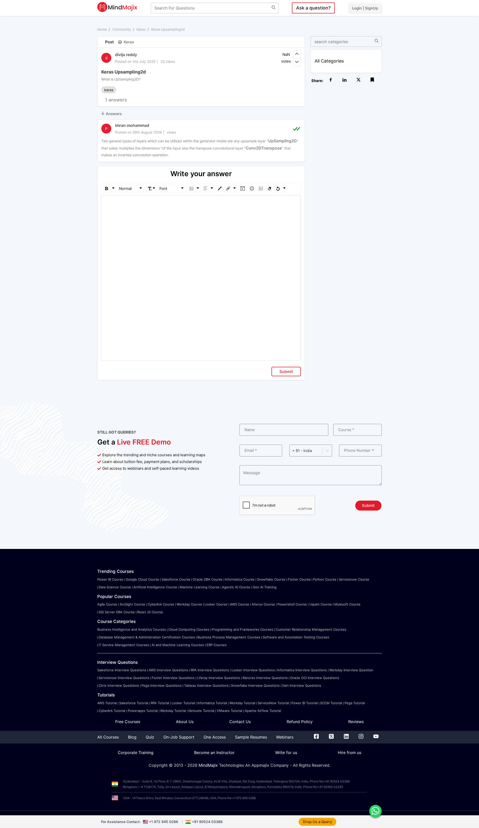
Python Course (324, 579)
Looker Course (216, 604)
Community (122, 29)
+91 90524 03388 (207, 822)
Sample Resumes (251, 737)
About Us (185, 721)
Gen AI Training (264, 587)
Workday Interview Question (351, 670)
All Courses (108, 737)
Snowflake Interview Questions (255, 685)
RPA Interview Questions (210, 670)
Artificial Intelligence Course (155, 587)
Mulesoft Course (347, 604)
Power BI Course (110, 579)
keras (108, 90)
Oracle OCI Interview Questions (314, 678)
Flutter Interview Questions (173, 678)
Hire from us (349, 752)
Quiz (150, 737)
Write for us (286, 752)
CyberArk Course (161, 604)
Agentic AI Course (236, 587)
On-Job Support (178, 737)
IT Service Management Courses (124, 645)
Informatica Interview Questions (302, 670)
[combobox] (292, 450)
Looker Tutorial (183, 703)
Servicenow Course (354, 579)
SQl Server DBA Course (117, 612)
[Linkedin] (346, 737)
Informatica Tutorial (212, 703)
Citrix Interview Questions (119, 685)
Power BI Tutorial (304, 703)
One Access (215, 737)
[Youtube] (376, 737)
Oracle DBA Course (208, 579)
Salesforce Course (176, 579)
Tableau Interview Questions (206, 685)
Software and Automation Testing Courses (296, 637)
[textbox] (201, 202)
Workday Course (189, 604)
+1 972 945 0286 (163, 822)
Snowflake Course (271, 579)
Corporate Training (135, 752)
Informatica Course (239, 579)
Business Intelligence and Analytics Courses (131, 629)
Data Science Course (115, 587)
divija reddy (126, 54)
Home (102, 29)
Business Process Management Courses (228, 637)
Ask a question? (313, 7)
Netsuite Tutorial (201, 711)
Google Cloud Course (142, 579)
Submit (286, 371)
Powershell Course (292, 604)
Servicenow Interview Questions (124, 678)
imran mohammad (132, 125)
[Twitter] (331, 737)
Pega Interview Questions (161, 685)
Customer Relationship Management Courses (311, 629)
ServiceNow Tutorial (273, 703)
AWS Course (239, 604)
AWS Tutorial (107, 703)
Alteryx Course (263, 604)
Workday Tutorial (242, 703)
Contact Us (240, 721)
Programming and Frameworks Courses (242, 629)
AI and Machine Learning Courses (178, 645)
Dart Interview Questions (301, 685)
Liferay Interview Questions (218, 678)
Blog (132, 737)
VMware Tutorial (229, 711)
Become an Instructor (214, 752)
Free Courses (127, 721)
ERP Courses (217, 645)
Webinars (284, 737)
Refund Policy (300, 721)
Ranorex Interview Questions (265, 678)
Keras (140, 29)
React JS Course (150, 612)
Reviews (356, 721)
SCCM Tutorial (331, 703)
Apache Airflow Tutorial (263, 711)
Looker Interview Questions (253, 670)
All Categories (329, 61)
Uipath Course (320, 604)
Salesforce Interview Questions (121, 670)
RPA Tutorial (160, 703)
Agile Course (107, 604)
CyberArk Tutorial (112, 711)
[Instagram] (361, 737)
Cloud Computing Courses (188, 629)
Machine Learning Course (200, 587)
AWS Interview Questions (168, 670)
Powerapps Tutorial (143, 711)
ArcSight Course (132, 604)
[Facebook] (316, 737)
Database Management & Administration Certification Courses (147, 637)
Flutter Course (299, 579)
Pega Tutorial (355, 703)
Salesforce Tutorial (133, 703)
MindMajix (209, 765)
